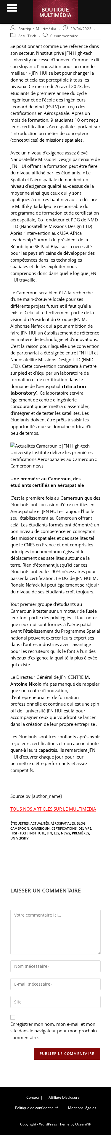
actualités (39, 823)
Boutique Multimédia (37, 28)
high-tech (19, 833)
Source (17, 796)
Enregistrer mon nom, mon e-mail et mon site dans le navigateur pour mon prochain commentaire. (53, 1030)
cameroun (40, 828)
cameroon (19, 828)
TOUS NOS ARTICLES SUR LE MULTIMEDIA (53, 809)
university (19, 838)
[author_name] (47, 796)
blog (81, 823)
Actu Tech (27, 35)
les (56, 833)
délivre (84, 828)
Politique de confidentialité (37, 1107)
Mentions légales (82, 1107)
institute (37, 833)
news (65, 833)
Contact (32, 1097)
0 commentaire (64, 35)
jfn (49, 833)
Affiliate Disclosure (64, 1097)
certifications (64, 828)
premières (80, 833)
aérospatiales (63, 823)
